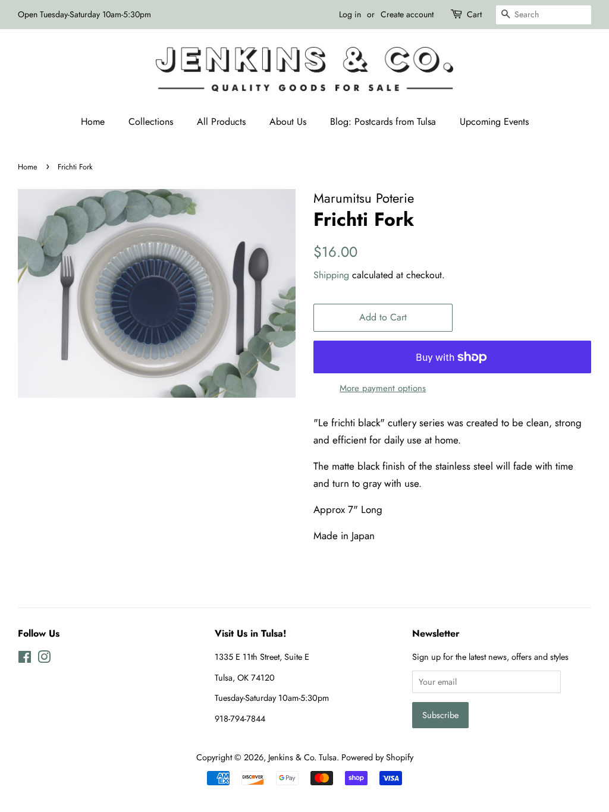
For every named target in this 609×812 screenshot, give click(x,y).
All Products (221, 121)
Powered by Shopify (377, 757)
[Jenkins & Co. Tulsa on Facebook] (25, 659)
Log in (350, 14)
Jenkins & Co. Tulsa (302, 757)
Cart (474, 14)
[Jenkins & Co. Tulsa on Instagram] (44, 659)
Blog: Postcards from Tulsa (383, 121)
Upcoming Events (494, 121)
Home (93, 121)
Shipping (331, 275)
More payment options (383, 388)
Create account (407, 14)
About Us (287, 121)
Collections (150, 121)
